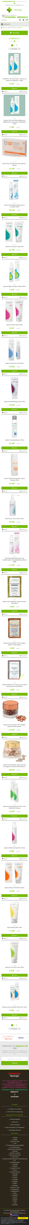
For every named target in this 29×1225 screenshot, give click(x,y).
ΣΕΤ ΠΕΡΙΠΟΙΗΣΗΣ (15, 1147)
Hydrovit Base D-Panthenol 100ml (14, 888)
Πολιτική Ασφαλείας (15, 1119)
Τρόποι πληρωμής (15, 1124)
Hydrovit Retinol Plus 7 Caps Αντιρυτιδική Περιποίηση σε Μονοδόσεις (14, 685)
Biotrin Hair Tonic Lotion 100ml (14, 518)
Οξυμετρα (15, 1185)
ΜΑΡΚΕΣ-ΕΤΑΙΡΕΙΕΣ (11, 27)
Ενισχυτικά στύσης (15, 1168)
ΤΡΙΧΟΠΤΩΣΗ (15, 1157)
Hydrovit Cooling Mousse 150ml (14, 440)
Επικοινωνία (21, 5)
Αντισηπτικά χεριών (15, 1162)
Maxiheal (15, 1199)
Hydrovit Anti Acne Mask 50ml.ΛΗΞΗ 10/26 (14, 1007)
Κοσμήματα (15, 1181)
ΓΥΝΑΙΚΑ (15, 1137)
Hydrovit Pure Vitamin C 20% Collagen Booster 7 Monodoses (14, 644)
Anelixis (15, 1201)
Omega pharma (15, 1189)
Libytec (15, 1193)
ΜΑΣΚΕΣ (15, 1176)
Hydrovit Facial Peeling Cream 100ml (14, 401)
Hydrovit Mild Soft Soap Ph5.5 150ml (14, 848)
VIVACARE (15, 1205)
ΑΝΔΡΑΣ (15, 1139)
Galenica (15, 1170)
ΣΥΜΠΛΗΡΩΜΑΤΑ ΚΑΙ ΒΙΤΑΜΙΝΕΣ (15, 1145)
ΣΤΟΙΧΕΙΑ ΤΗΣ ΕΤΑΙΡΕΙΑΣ (15, 1109)
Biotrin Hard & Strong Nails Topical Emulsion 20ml (14, 479)
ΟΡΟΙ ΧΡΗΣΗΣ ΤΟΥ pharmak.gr (15, 1111)
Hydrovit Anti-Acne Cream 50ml (14, 363)
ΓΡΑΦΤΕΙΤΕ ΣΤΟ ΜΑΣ (15, 1047)
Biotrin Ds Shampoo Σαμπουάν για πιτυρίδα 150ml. (14, 206)
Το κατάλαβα (23, 1218)
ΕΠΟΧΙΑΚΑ (15, 1151)
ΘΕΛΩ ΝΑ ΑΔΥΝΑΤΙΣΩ (15, 1155)
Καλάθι (15, 88)
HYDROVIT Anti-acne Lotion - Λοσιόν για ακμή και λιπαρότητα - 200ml (14, 79)
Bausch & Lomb (15, 1187)
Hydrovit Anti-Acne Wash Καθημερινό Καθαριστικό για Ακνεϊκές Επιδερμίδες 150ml (14, 122)
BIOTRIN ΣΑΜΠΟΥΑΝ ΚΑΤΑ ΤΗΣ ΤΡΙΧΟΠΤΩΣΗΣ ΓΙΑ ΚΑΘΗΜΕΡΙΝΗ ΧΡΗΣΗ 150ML (14, 560)
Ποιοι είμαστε (14, 5)
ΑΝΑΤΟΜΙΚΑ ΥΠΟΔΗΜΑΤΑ (15, 1149)
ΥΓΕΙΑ (15, 1143)
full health (15, 1179)
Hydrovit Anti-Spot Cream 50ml (14, 246)
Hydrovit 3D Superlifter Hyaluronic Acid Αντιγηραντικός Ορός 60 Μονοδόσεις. (14, 765)
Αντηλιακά (15, 1164)
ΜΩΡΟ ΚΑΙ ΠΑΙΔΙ (15, 1141)
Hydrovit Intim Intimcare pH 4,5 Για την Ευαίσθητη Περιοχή (14, 807)
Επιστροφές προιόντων (15, 1130)
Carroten (15, 1177)
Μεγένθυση (24, 91)
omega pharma (15, 1191)
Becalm (15, 1183)
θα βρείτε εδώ (12, 1223)
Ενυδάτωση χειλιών (15, 1172)
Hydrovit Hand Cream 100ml (14, 325)
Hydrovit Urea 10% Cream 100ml (14, 967)
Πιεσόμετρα (15, 1174)
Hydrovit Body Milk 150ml (14, 927)
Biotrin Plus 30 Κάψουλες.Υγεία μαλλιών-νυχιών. (14, 164)
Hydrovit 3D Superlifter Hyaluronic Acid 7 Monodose (14, 602)
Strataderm (15, 1195)
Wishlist (5, 91)
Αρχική (7, 5)
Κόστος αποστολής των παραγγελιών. (15, 1127)
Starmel (15, 1197)
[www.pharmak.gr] (14, 13)
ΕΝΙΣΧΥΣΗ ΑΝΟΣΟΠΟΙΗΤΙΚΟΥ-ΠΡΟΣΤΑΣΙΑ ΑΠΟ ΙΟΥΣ (15, 1159)
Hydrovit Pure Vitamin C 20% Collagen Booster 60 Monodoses (14, 725)
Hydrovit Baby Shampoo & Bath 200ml (14, 286)
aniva (15, 1203)
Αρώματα (15, 1166)
